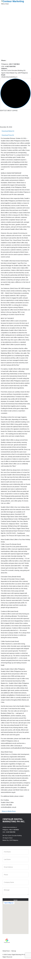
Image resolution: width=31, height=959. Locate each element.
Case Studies (7, 53)
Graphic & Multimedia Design (15, 46)
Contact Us (6, 58)
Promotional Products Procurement (16, 49)
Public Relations (11, 25)
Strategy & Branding (12, 20)
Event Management (12, 44)
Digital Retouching (11, 42)
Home (4, 6)
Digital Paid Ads (11, 23)
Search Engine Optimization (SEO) (16, 27)
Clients (5, 51)
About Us (5, 8)
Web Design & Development (14, 32)
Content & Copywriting (12, 39)
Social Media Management (14, 30)
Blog (4, 56)
